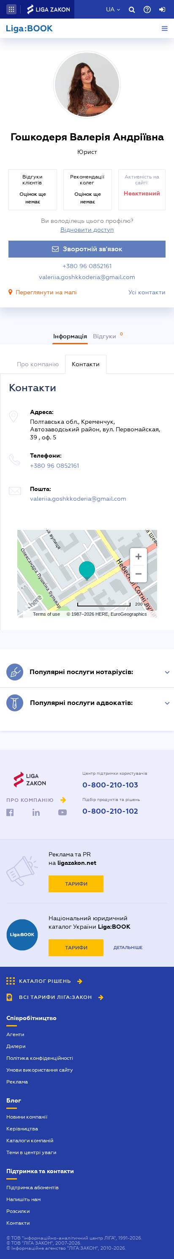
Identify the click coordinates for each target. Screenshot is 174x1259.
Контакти (18, 1223)
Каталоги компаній (29, 1141)
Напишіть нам (23, 1199)
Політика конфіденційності (39, 1058)
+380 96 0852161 (87, 266)
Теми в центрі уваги (31, 1152)
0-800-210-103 (110, 785)
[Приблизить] (138, 556)
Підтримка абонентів (32, 1187)
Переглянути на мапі (46, 292)
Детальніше (128, 947)
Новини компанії (26, 1117)
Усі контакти (147, 292)
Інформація (70, 336)
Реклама (17, 1082)
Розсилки (18, 1211)
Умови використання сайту (39, 1070)
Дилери (15, 1046)
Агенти (15, 1034)
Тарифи (76, 884)
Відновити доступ (87, 229)
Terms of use (46, 614)
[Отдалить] (138, 573)
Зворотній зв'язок (92, 249)
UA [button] (110, 9)
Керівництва (22, 1129)
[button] (11, 9)
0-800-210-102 (110, 811)
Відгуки (105, 336)
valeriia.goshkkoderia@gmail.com (87, 277)
